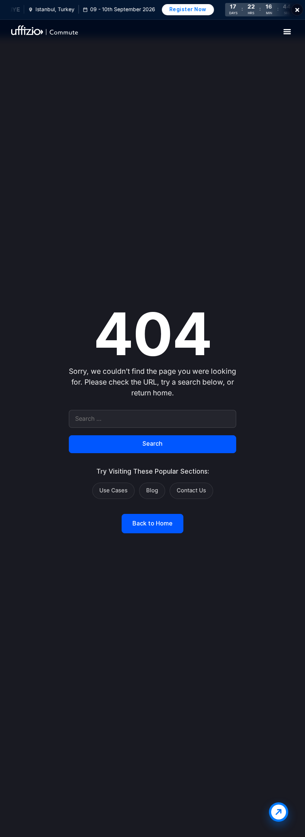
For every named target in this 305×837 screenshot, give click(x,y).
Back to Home (152, 523)
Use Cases (113, 490)
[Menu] (287, 31)
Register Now (184, 9)
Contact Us (191, 490)
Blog (152, 490)
